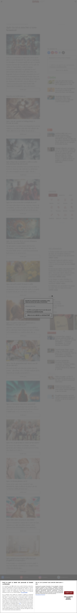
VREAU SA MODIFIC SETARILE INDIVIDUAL (68, 598)
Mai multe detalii (24, 592)
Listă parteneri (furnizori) (40, 594)
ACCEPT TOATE (68, 592)
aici (20, 603)
